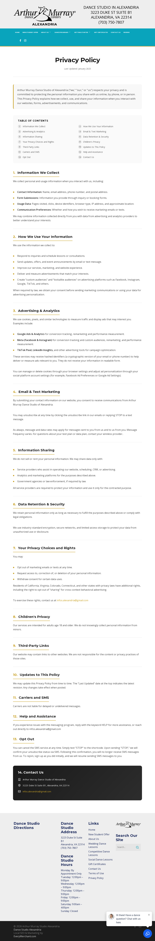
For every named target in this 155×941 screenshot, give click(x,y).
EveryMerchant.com (25, 936)
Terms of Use (96, 873)
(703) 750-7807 (111, 22)
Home (91, 829)
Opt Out (27, 157)
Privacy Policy (96, 878)
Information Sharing (32, 136)
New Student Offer (99, 834)
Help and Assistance (93, 151)
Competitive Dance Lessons (99, 853)
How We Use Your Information (98, 126)
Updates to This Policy (94, 147)
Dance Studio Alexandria (27, 929)
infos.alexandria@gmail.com (72, 600)
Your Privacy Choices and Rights (38, 141)
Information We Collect (34, 126)
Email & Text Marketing (94, 131)
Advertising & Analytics (34, 131)
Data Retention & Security (96, 136)
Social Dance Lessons (100, 859)
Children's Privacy (91, 141)
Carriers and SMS (31, 151)
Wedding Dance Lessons (97, 845)
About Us (93, 839)
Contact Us (88, 157)
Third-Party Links (31, 147)
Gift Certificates (97, 864)
